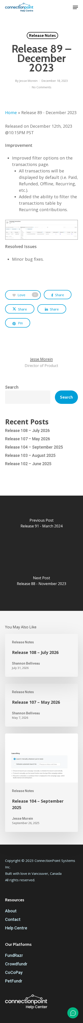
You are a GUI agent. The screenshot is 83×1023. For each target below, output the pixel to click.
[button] (75, 7)
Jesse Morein (28, 81)
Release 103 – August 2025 (30, 455)
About (11, 910)
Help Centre (16, 927)
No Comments (41, 87)
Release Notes (42, 35)
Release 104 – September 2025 (34, 447)
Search (11, 387)
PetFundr (13, 981)
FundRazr (14, 955)
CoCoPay (14, 972)
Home (11, 112)
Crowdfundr (16, 963)
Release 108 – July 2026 (27, 430)
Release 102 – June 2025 (28, 463)
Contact (13, 919)
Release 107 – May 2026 (27, 438)
